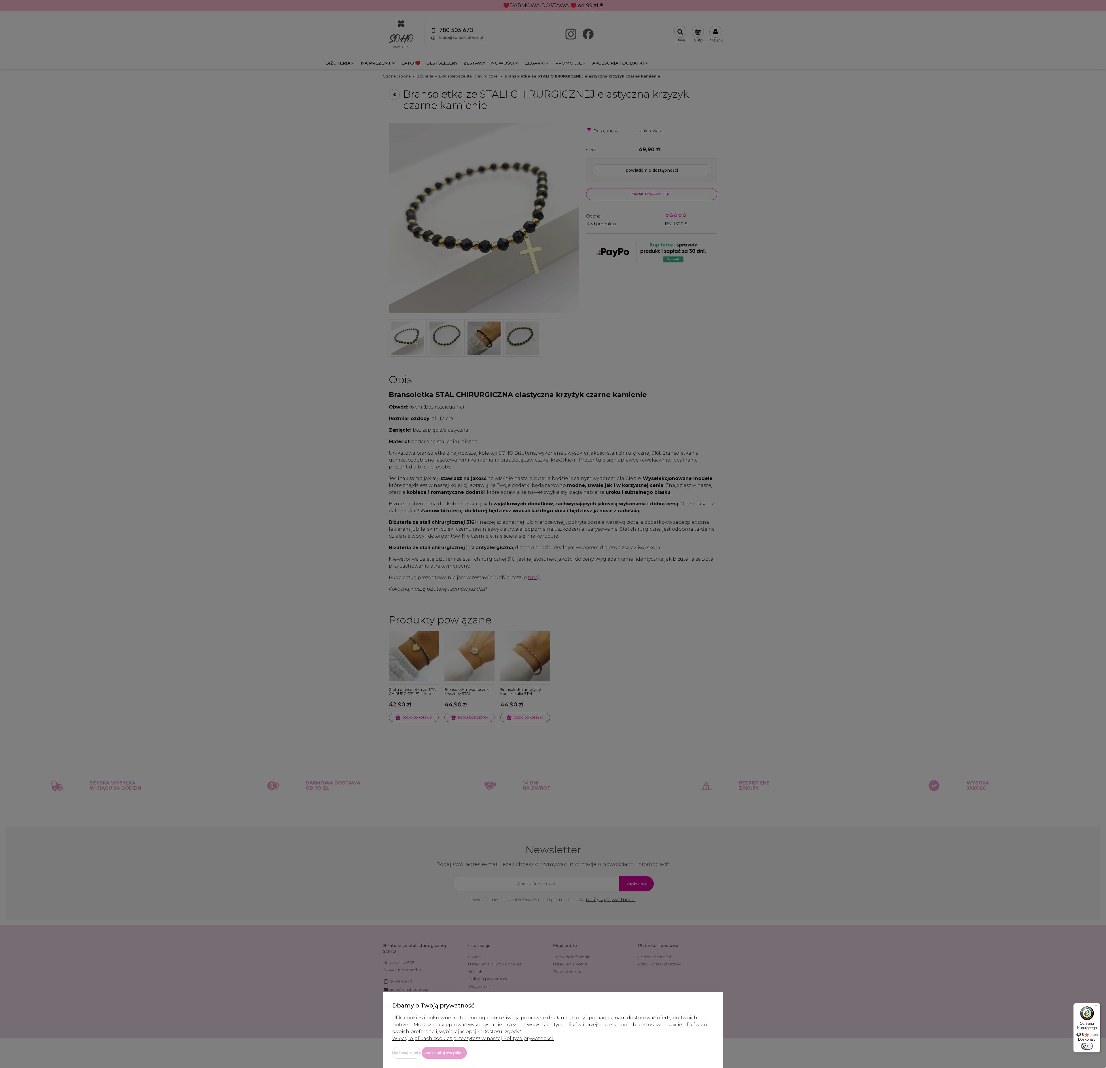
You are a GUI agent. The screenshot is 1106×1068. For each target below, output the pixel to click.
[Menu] (1096, 1006)
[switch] (1087, 1046)
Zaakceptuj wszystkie (444, 1052)
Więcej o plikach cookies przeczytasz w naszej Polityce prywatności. (473, 1038)
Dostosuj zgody (406, 1052)
